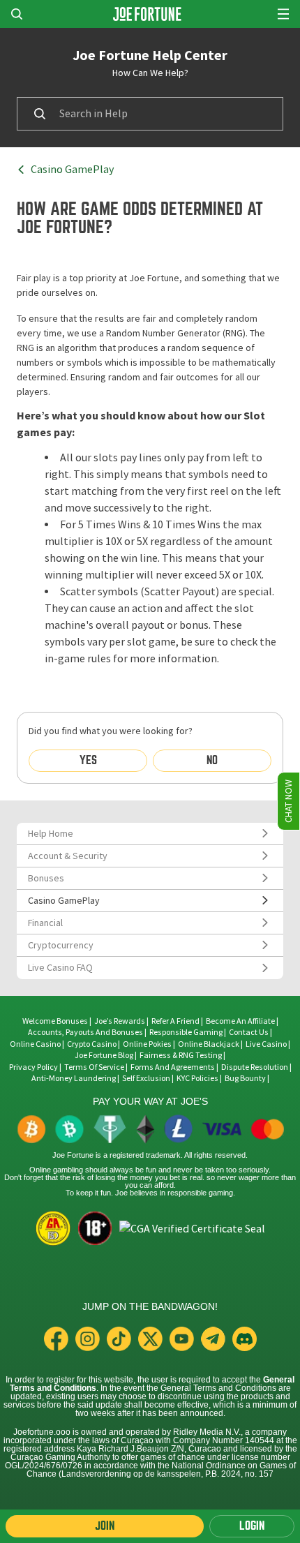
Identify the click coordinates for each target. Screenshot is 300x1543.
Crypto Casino (92, 1044)
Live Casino (266, 1044)
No (212, 760)
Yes (88, 760)
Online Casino (35, 1044)
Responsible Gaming (186, 1032)
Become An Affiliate (240, 1021)
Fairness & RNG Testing (181, 1055)
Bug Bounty (245, 1078)
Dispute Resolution (254, 1067)
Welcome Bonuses (55, 1021)
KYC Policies (197, 1078)
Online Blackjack (208, 1044)
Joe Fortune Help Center (150, 55)
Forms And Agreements (172, 1067)
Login (251, 1526)
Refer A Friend (175, 1021)
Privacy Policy (33, 1067)
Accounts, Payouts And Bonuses (86, 1032)
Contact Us (249, 1032)
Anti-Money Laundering (73, 1078)
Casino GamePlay (72, 169)
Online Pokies (147, 1044)
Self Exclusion (146, 1078)
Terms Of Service (94, 1067)
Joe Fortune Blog (104, 1055)
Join (104, 1526)
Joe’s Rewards (119, 1021)
